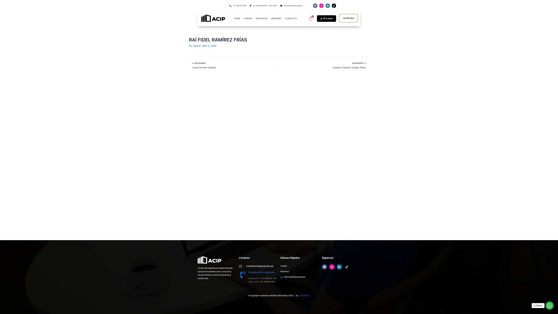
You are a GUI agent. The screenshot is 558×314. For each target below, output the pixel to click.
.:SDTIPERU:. (304, 295)
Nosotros (261, 18)
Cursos (248, 18)
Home (237, 18)
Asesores (276, 18)
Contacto (291, 18)
